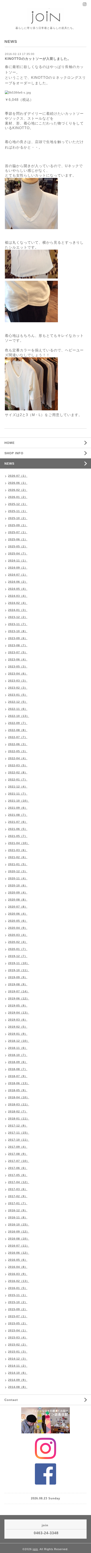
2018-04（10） (18, 1097)
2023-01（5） (17, 694)
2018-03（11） (18, 1104)
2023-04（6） (17, 673)
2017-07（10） (18, 1161)
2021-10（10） (18, 800)
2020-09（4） (17, 892)
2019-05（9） (17, 1005)
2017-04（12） (18, 1182)
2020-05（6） (17, 920)
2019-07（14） (18, 991)
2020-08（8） (17, 899)
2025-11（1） (17, 511)
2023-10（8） (17, 631)
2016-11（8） (17, 1217)
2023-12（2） (17, 617)
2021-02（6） (17, 857)
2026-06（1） (17, 482)
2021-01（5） (17, 864)
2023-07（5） (17, 652)
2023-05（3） (17, 666)
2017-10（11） (18, 1139)
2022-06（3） (17, 744)
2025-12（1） (17, 504)
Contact (11, 1400)
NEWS (9, 463)
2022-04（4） (17, 758)
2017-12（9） (17, 1125)
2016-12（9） (17, 1210)
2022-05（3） (17, 751)
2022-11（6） (17, 709)
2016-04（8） (17, 1266)
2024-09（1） (17, 567)
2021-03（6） (17, 850)
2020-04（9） (17, 927)
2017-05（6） (17, 1175)
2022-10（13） (18, 716)
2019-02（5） (17, 1026)
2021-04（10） (18, 843)
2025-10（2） (17, 518)
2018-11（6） (17, 1048)
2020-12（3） (17, 871)
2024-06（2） (17, 581)
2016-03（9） (17, 1274)
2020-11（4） (17, 878)
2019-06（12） (18, 998)
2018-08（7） (17, 1069)
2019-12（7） (17, 956)
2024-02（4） (17, 603)
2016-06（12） (18, 1252)
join (35, 1549)
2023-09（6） (17, 638)
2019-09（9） (17, 977)
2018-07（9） (17, 1076)
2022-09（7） (17, 723)
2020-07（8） (17, 906)
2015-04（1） (17, 1330)
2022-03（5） (17, 765)
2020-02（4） (17, 942)
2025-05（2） (17, 546)
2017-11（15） (18, 1132)
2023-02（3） (17, 687)
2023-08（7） (17, 645)
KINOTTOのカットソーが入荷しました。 (38, 58)
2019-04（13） (18, 1012)
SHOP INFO (13, 453)
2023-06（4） (17, 659)
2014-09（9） (17, 1379)
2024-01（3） (17, 610)
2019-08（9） (17, 984)
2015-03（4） (17, 1337)
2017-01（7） (17, 1203)
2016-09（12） (18, 1231)
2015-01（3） (17, 1351)
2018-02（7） (17, 1111)
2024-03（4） (17, 595)
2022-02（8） (17, 772)
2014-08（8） (17, 1387)
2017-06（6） (17, 1168)
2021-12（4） (17, 786)
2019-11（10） (18, 963)
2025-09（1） (17, 525)
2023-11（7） (17, 624)
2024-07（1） (17, 574)
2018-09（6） (17, 1062)
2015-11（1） (17, 1295)
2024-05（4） (17, 588)
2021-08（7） (17, 814)
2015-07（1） (17, 1316)
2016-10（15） (18, 1224)
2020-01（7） (17, 949)
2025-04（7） (17, 553)
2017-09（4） (17, 1146)
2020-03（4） (17, 935)
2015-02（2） (17, 1344)
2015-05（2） (17, 1323)
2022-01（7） (17, 779)
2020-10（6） (17, 885)
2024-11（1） (17, 560)
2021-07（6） (17, 822)
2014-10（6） (17, 1372)
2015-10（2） (17, 1302)
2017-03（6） (17, 1189)
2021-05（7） (17, 836)
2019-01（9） (17, 1033)
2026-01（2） (17, 497)
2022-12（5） (17, 701)
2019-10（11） (18, 970)
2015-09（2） (17, 1309)
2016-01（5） (17, 1288)
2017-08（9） (17, 1153)
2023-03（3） (17, 680)
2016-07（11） (18, 1245)
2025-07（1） (17, 532)
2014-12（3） (17, 1358)
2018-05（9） (17, 1090)
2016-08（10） (18, 1238)
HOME (9, 443)
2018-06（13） (18, 1083)
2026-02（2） (17, 490)
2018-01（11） (18, 1118)
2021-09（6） (17, 807)
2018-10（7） (17, 1055)
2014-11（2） (17, 1365)
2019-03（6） (17, 1019)
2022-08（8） (17, 730)
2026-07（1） (17, 475)
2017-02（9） (17, 1196)
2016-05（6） (17, 1259)
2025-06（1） (17, 539)
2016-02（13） (18, 1281)
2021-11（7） (17, 793)
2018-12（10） (18, 1040)
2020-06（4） (17, 913)
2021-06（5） (17, 829)
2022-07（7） (17, 737)
